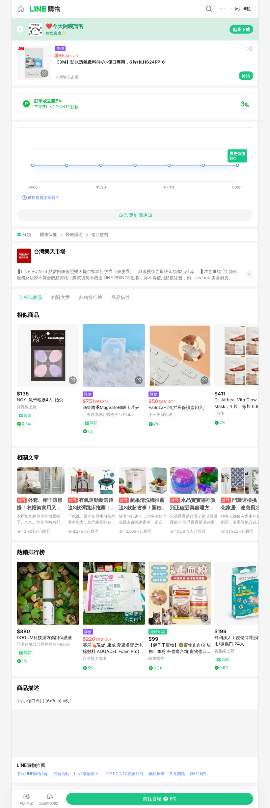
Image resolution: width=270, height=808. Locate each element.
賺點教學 (156, 773)
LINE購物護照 (86, 773)
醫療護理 (74, 234)
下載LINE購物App (32, 773)
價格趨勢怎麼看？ (43, 197)
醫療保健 (48, 234)
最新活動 (61, 773)
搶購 (246, 75)
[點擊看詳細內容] (48, 355)
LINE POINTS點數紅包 (123, 773)
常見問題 (177, 773)
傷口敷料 (99, 234)
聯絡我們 (198, 773)
